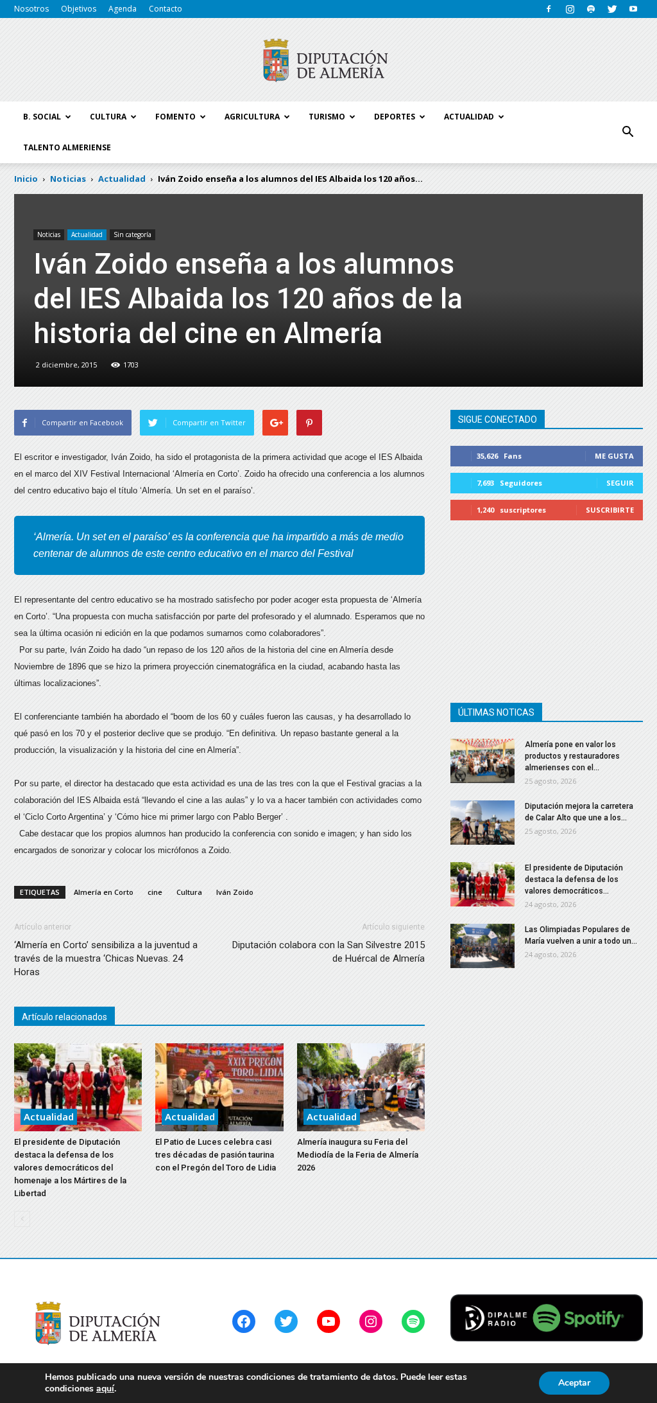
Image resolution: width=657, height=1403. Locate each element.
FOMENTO (175, 116)
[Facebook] (548, 9)
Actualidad (87, 234)
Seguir (620, 483)
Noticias (48, 234)
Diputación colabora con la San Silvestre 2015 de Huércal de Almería (328, 951)
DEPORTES (394, 116)
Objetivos (78, 8)
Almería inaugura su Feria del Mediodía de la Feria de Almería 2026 (357, 1154)
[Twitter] (612, 9)
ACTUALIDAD (469, 116)
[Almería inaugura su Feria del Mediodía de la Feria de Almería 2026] (361, 1087)
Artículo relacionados (64, 1017)
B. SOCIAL (42, 116)
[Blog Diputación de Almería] (328, 60)
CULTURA (108, 116)
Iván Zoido (234, 892)
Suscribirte (610, 510)
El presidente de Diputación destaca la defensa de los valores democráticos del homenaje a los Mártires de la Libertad (70, 1167)
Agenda (122, 8)
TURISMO (327, 116)
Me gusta (614, 456)
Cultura (189, 892)
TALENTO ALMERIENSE (67, 147)
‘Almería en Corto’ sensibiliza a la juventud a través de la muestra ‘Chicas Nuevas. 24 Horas (106, 958)
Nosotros (31, 8)
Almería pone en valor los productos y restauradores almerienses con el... (572, 756)
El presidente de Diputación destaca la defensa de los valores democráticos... (574, 879)
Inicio (26, 178)
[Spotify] (591, 9)
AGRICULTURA (252, 116)
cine (155, 892)
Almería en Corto (103, 892)
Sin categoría (132, 234)
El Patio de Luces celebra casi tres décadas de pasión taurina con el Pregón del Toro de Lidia (215, 1154)
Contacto (165, 8)
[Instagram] (569, 9)
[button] (627, 132)
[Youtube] (633, 9)
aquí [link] (105, 1388)
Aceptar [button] (574, 1383)
